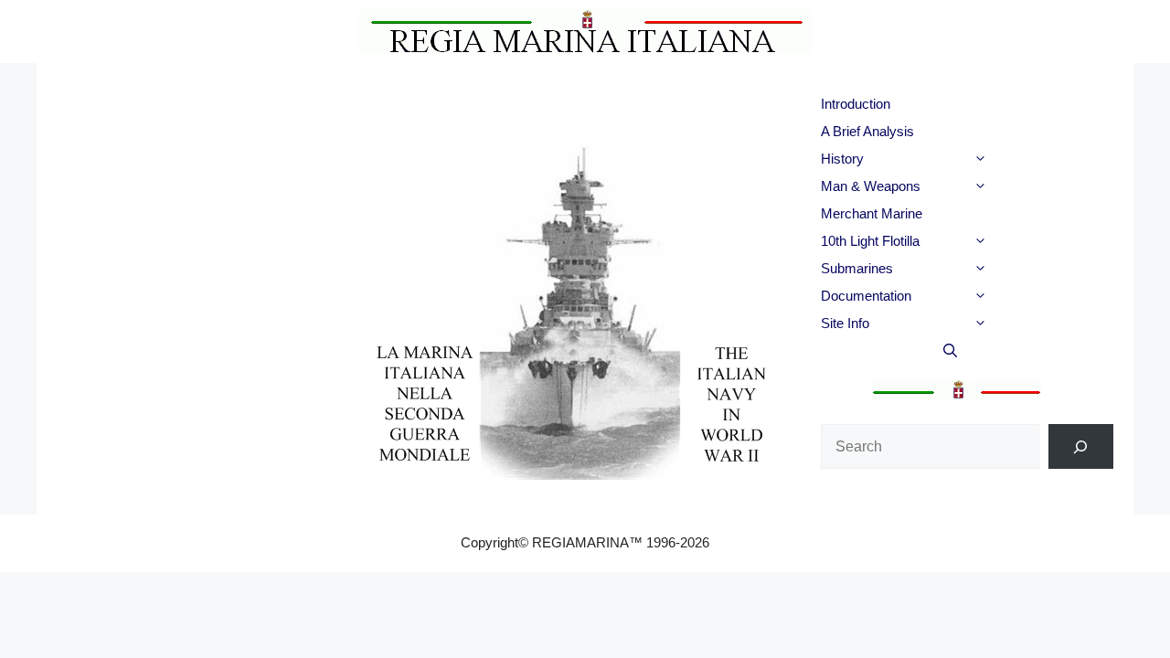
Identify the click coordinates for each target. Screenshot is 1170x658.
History (842, 158)
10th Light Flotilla (870, 241)
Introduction (855, 103)
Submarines (857, 268)
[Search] (1080, 446)
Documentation (866, 295)
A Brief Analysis (867, 131)
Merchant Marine (871, 213)
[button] (1012, 159)
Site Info (845, 323)
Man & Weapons (870, 186)
